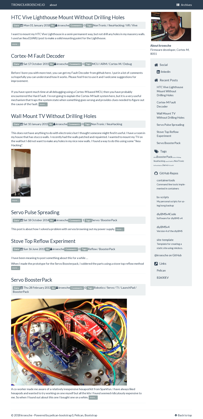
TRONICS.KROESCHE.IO (28, 5)
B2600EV (163, 277)
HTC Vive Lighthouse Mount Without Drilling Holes (67, 17)
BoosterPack (109, 220)
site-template (165, 239)
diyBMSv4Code (166, 214)
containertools (166, 180)
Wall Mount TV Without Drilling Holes (53, 116)
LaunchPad (128, 287)
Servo (95, 220)
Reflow (92, 249)
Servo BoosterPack (31, 280)
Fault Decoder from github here (91, 72)
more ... (15, 44)
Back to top (185, 415)
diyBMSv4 (163, 227)
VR (128, 25)
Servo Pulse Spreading (35, 212)
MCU (95, 64)
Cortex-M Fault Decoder (38, 56)
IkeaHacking (116, 25)
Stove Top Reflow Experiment (43, 241)
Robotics (99, 287)
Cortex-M (115, 64)
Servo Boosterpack (67, 263)
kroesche (63, 25)
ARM (103, 64)
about (53, 5)
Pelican (161, 270)
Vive (135, 25)
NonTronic (99, 25)
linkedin (165, 71)
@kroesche (161, 255)
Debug (127, 64)
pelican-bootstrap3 (61, 415)
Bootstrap (91, 415)
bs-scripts (163, 197)
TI (117, 287)
